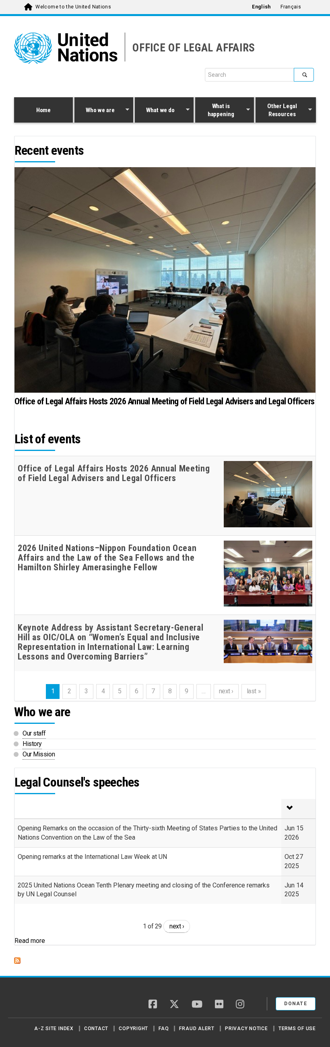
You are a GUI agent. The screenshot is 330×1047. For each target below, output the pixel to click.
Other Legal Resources (276, 110)
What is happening (214, 110)
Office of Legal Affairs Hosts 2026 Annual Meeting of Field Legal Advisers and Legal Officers (164, 401)
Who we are (94, 111)
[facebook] (152, 1004)
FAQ (164, 1028)
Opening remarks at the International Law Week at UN (92, 857)
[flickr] (219, 1004)
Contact (96, 1028)
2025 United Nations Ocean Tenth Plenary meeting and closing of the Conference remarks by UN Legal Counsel (144, 889)
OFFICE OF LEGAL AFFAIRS (193, 47)
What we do (155, 111)
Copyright (133, 1028)
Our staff (34, 733)
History (32, 744)
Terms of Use (297, 1028)
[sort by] (298, 808)
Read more (29, 941)
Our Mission (39, 754)
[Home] (42, 1000)
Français (290, 7)
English (261, 7)
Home (43, 110)
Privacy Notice (246, 1028)
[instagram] (240, 1004)
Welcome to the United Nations (73, 7)
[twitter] (174, 1004)
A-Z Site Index (54, 1028)
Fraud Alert (196, 1028)
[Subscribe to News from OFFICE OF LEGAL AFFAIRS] (165, 960)
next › (176, 926)
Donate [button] (295, 1003)
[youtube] (197, 1004)
